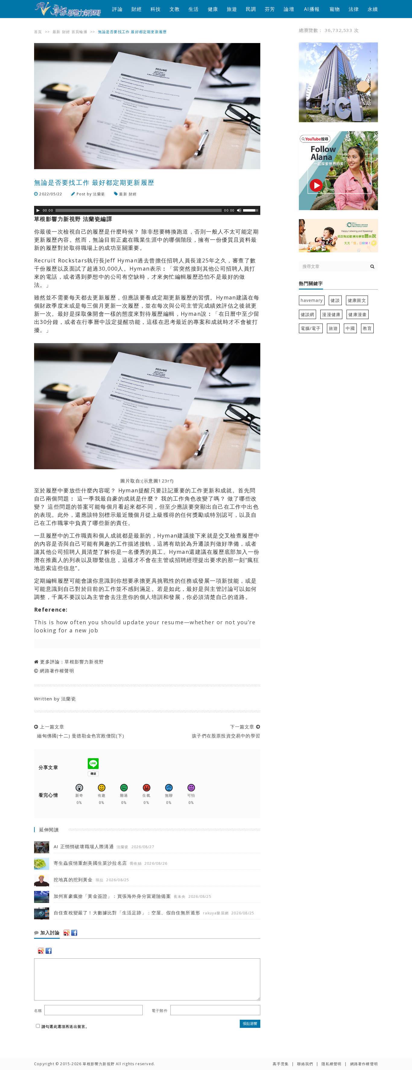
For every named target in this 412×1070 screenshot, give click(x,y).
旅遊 (232, 9)
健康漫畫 (357, 314)
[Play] (38, 210)
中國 (350, 328)
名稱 (38, 1010)
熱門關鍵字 (311, 283)
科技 (156, 9)
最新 (56, 31)
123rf (165, 481)
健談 (335, 300)
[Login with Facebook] (74, 933)
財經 (137, 9)
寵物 (335, 9)
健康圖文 (357, 300)
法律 (354, 9)
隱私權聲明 (331, 1063)
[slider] (251, 210)
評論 (117, 9)
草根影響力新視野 (84, 662)
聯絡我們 (305, 1063)
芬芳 (270, 9)
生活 (194, 9)
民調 (251, 9)
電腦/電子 (311, 328)
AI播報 (312, 9)
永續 (373, 9)
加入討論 (49, 932)
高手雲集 (281, 1063)
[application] (147, 210)
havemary (312, 300)
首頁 (38, 31)
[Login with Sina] (67, 933)
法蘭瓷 (99, 194)
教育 (367, 328)
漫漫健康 (331, 314)
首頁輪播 (79, 31)
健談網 (308, 314)
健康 (213, 9)
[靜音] (239, 210)
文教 (175, 9)
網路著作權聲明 (57, 671)
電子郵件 (160, 1010)
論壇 (289, 9)
